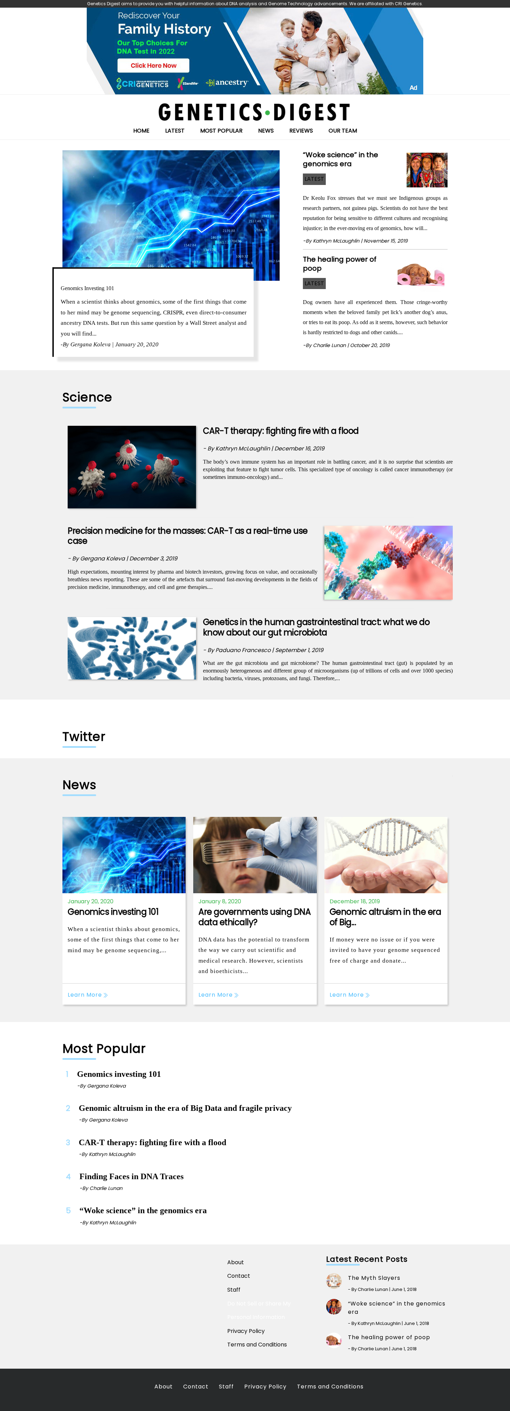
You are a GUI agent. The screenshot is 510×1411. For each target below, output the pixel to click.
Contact (238, 1276)
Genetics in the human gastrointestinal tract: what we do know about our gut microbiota (316, 627)
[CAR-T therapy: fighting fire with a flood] (132, 467)
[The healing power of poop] (423, 272)
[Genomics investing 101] (171, 215)
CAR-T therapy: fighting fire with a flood (281, 431)
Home (141, 131)
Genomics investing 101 (87, 288)
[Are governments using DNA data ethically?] (254, 855)
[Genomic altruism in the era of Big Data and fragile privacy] (386, 855)
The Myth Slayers (374, 1278)
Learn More (86, 995)
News (266, 131)
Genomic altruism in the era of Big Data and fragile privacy (185, 1108)
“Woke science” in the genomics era (340, 159)
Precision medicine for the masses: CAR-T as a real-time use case (188, 536)
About (235, 1262)
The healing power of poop (339, 264)
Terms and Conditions (257, 1345)
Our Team (343, 131)
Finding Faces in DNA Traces (131, 1176)
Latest (175, 131)
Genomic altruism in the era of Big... (385, 917)
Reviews (301, 131)
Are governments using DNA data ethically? (254, 917)
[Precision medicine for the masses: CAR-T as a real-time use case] (388, 562)
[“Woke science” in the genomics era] (427, 167)
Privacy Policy (246, 1331)
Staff (233, 1290)
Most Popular (221, 131)
